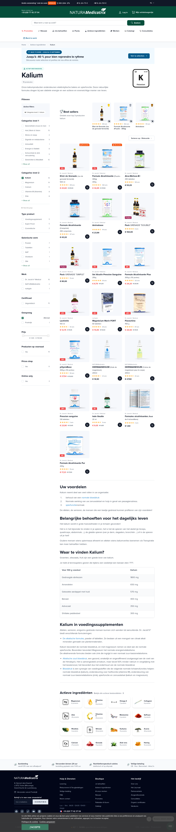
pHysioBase (66, 367)
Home (24, 45)
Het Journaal (135, 787)
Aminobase (140, 127)
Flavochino (130, 320)
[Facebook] (16, 811)
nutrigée (37, 288)
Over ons (134, 784)
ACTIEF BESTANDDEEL (34, 69)
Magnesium (37, 182)
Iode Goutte (98, 416)
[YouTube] (33, 811)
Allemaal (47, 318)
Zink (37, 196)
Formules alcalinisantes (139, 417)
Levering (63, 784)
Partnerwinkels (136, 791)
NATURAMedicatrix (37, 284)
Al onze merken (101, 791)
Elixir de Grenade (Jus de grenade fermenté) (100, 128)
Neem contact (65, 798)
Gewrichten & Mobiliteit (37, 159)
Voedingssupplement (37, 219)
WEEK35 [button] (52, 3)
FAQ (61, 795)
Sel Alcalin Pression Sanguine (107, 274)
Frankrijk (37, 322)
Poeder (37, 243)
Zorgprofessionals (137, 795)
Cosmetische (37, 228)
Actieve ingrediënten (38, 45)
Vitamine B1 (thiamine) (37, 191)
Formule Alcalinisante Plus (138, 274)
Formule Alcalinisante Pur (72, 463)
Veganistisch (37, 303)
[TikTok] (28, 811)
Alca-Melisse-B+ (132, 176)
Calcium (37, 187)
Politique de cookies (30, 821)
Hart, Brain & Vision (37, 130)
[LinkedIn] (39, 811)
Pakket (128, 217)
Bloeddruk (67, 668)
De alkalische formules (73, 638)
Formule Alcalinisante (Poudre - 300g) (122, 128)
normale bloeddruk (90, 497)
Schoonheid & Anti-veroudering (37, 154)
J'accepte (35, 827)
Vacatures (134, 806)
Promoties (99, 798)
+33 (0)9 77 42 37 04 (72, 811)
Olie (37, 261)
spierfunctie (71, 504)
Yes (37, 352)
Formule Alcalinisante (106, 177)
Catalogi (98, 806)
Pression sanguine (69, 416)
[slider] (23, 336)
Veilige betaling (65, 791)
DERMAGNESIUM (104, 368)
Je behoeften (100, 784)
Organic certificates (138, 802)
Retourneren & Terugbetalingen (71, 787)
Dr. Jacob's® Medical (37, 279)
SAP (37, 252)
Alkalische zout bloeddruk (75, 658)
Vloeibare (37, 256)
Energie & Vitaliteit (37, 148)
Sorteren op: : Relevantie (140, 138)
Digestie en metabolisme (37, 139)
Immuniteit (37, 144)
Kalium (37, 177)
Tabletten (37, 247)
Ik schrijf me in (40, 802)
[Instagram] (22, 811)
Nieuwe (98, 795)
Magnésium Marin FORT (104, 320)
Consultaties (135, 798)
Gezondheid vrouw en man (37, 126)
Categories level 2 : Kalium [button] (35, 112)
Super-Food (37, 224)
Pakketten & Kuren (102, 802)
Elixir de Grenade (71, 177)
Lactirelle (64, 320)
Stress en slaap (37, 135)
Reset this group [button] (27, 208)
